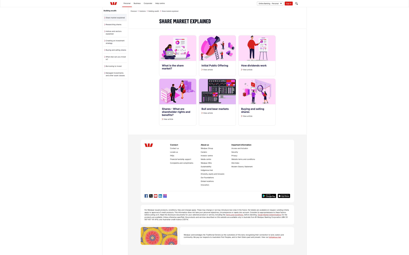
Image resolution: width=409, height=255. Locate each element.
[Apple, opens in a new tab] (283, 196)
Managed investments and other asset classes (115, 74)
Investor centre (207, 156)
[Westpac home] (113, 3)
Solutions (142, 11)
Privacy (234, 156)
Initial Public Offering (215, 65)
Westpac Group (207, 148)
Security (234, 152)
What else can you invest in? (116, 58)
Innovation (205, 185)
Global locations (207, 181)
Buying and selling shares (116, 50)
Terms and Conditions (234, 215)
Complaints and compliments (181, 163)
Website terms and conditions (243, 159)
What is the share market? (173, 67)
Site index (235, 163)
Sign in (288, 3)
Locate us (174, 152)
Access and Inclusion (239, 148)
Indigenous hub (207, 170)
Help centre (160, 3)
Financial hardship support (180, 159)
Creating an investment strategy (115, 42)
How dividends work (254, 65)
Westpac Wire (206, 163)
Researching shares (113, 24)
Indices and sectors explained (113, 32)
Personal (127, 3)
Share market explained (115, 18)
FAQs (172, 156)
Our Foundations (207, 177)
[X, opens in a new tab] (151, 196)
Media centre (206, 159)
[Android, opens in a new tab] (269, 196)
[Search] (296, 3)
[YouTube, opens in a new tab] (155, 196)
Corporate (148, 3)
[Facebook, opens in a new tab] (146, 196)
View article (208, 70)
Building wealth (110, 11)
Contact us (174, 148)
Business (137, 3)
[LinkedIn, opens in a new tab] (160, 196)
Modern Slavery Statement (242, 167)
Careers (204, 152)
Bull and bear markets (215, 108)
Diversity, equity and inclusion (212, 174)
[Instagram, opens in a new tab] (165, 196)
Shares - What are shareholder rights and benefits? (176, 112)
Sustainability (206, 167)
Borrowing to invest (114, 66)
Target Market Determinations (269, 215)
